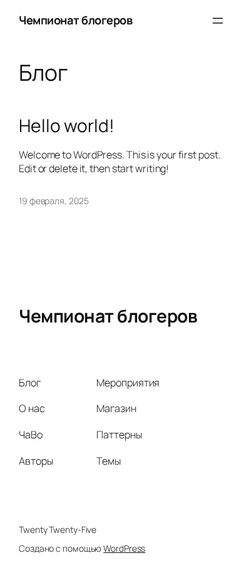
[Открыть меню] (217, 20)
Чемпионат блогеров (75, 20)
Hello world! (66, 126)
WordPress (124, 548)
